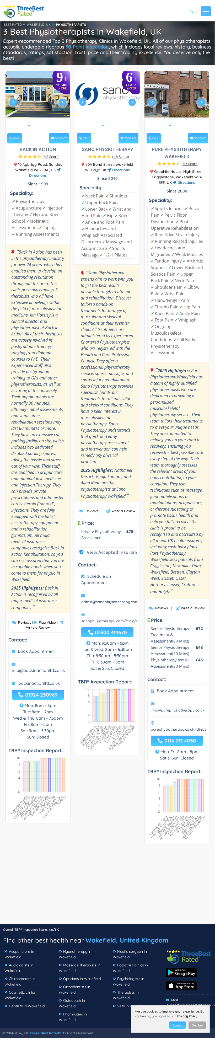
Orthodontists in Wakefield (74, 990)
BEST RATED (13, 24)
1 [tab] (29, 125)
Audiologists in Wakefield (18, 968)
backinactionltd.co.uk (39, 683)
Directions (120, 170)
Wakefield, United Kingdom (126, 940)
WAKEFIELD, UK (39, 24)
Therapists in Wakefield (126, 995)
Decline (197, 1025)
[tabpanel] (38, 104)
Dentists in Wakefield (27, 1006)
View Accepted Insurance (108, 552)
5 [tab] (46, 125)
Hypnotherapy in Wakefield (75, 954)
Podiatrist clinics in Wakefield (130, 968)
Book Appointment (36, 651)
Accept (177, 1025)
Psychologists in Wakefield (128, 981)
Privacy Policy (187, 1016)
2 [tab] (33, 125)
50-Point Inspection (87, 47)
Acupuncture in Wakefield (19, 954)
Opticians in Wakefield (82, 978)
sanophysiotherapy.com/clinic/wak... (113, 621)
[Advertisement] (107, 887)
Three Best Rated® (45, 1033)
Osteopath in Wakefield (72, 1003)
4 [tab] (41, 125)
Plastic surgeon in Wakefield (130, 954)
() (51, 156)
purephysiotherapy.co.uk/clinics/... (181, 729)
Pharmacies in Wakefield (73, 1017)
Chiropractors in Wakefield (19, 981)
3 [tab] (37, 125)
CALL (16, 138)
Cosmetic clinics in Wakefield (22, 995)
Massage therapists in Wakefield (79, 968)
